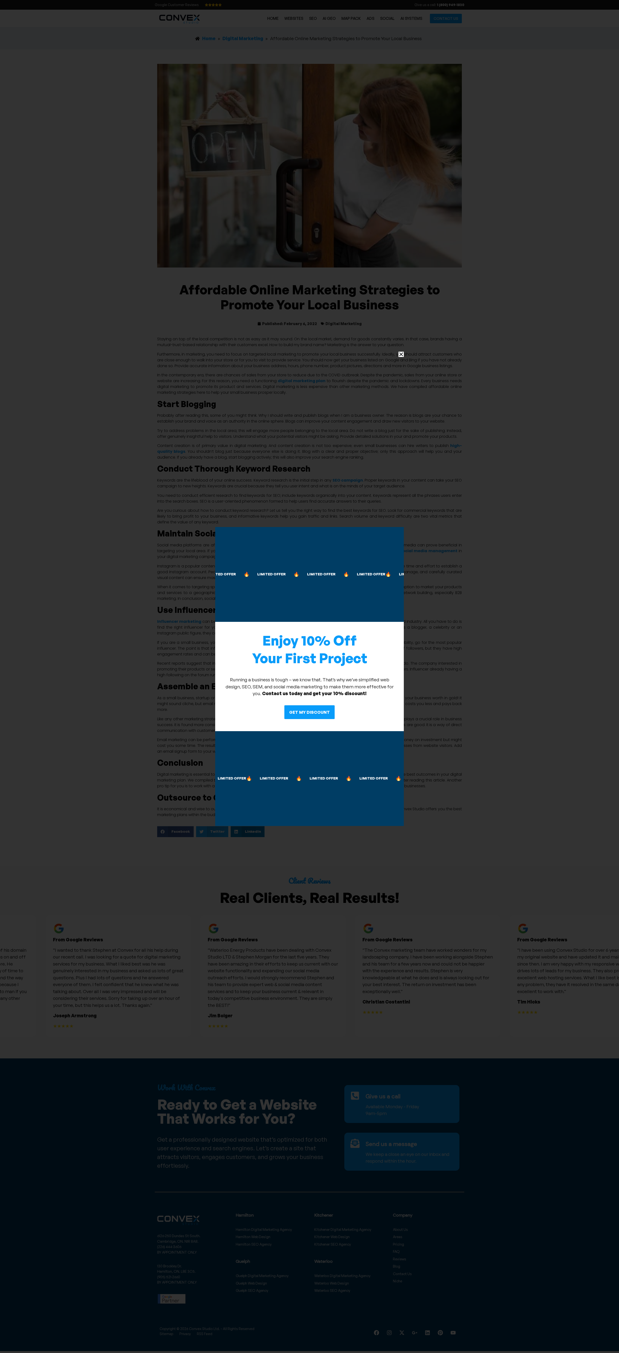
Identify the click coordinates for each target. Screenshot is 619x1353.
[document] (309, 676)
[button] (401, 354)
